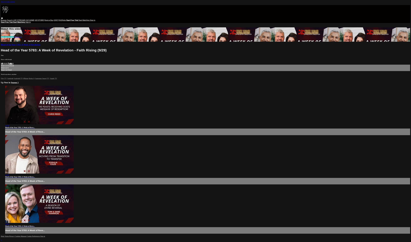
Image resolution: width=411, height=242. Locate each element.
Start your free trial (7, 37)
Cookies (18, 236)
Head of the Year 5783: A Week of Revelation (20, 45)
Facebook (4, 64)
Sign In (28, 22)
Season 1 (15, 82)
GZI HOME (30, 20)
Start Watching (84, 20)
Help (3, 236)
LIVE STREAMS (19, 20)
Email (12, 64)
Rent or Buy (48, 20)
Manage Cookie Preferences (30, 236)
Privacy (12, 236)
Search (10, 20)
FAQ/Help (62, 20)
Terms (7, 236)
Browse (4, 20)
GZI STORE (39, 20)
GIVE (56, 20)
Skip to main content (8, 2)
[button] (2, 18)
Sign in (92, 20)
